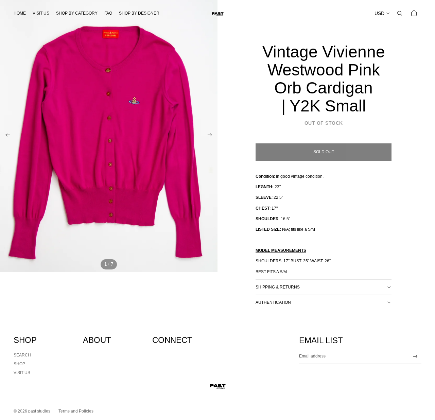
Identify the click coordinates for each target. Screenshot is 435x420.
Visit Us (22, 372)
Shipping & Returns (278, 287)
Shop (19, 364)
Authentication (273, 302)
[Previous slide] (5, 135)
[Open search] (399, 13)
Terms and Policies (75, 411)
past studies (39, 411)
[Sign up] (415, 357)
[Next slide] (212, 135)
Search (22, 355)
